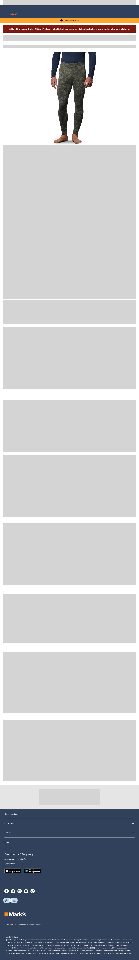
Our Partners (10, 823)
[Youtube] (26, 891)
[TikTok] (32, 891)
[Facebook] (6, 891)
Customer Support (12, 814)
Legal (6, 842)
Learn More (9, 863)
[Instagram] (19, 891)
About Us (8, 833)
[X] (13, 891)
